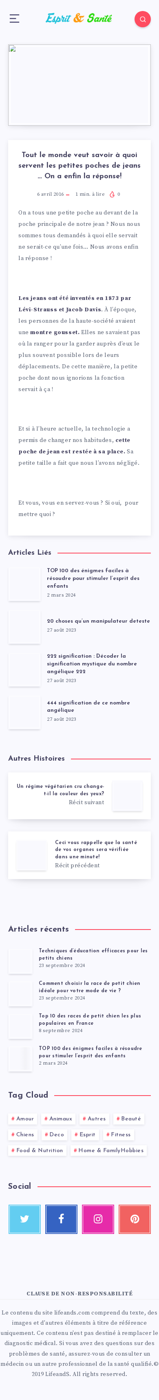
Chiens (25, 1135)
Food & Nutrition (39, 1151)
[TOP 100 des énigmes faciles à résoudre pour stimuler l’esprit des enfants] (20, 1059)
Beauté (131, 1119)
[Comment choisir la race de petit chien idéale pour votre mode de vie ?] (20, 993)
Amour (25, 1119)
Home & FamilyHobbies (111, 1151)
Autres (97, 1119)
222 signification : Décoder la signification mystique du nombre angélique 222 (92, 664)
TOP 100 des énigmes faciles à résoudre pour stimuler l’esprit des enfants (93, 578)
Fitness (121, 1135)
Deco (56, 1135)
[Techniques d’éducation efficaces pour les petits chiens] (20, 961)
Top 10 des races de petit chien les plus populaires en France (90, 1020)
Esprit (88, 1135)
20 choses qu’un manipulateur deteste (98, 621)
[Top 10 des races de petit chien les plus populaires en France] (20, 1026)
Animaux (61, 1119)
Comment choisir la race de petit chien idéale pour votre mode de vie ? (90, 987)
